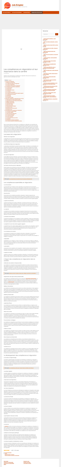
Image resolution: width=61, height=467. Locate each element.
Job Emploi (17, 5)
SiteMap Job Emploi (26, 462)
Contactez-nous (26, 461)
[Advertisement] (30, 21)
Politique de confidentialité (8, 462)
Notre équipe (6, 461)
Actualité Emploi (6, 12)
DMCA (5, 464)
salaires (6, 453)
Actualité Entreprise (17, 12)
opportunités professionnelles (31, 278)
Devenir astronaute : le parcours (9, 454)
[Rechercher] (56, 34)
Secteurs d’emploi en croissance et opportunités (12, 455)
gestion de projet (11, 281)
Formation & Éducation (37, 12)
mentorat (6, 426)
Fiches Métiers (26, 12)
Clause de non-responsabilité (9, 463)
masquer (10, 80)
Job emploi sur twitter (27, 463)
